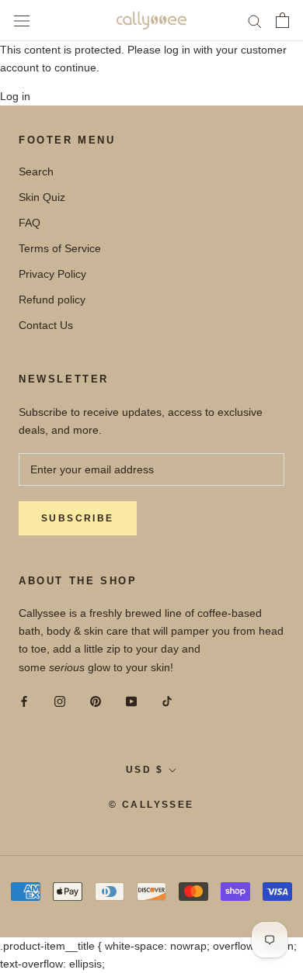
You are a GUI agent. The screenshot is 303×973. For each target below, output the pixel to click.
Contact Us (46, 325)
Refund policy (52, 299)
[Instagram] (59, 701)
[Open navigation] (22, 20)
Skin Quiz (42, 197)
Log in (15, 96)
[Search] (255, 20)
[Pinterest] (95, 701)
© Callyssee (151, 804)
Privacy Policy (52, 274)
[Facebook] (24, 701)
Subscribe (77, 518)
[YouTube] (131, 701)
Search (36, 171)
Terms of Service (60, 248)
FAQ (29, 222)
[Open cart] (282, 20)
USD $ (144, 769)
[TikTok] (167, 701)
